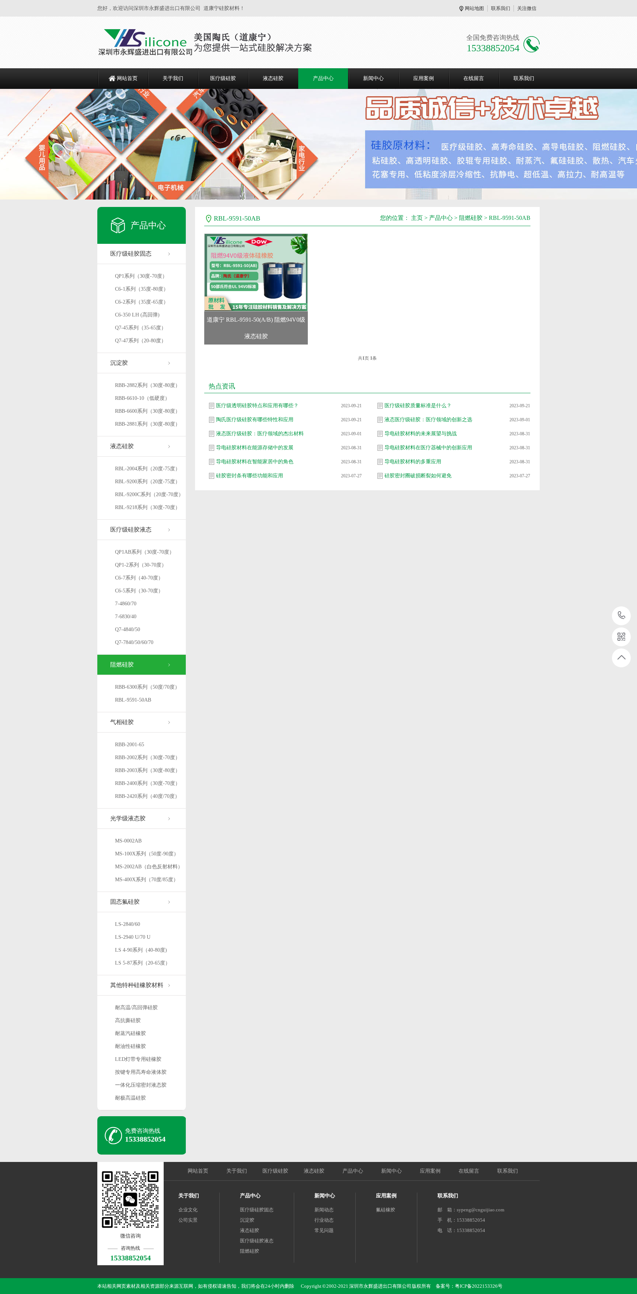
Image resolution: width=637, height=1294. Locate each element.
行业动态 (324, 1220)
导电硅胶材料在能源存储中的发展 (254, 447)
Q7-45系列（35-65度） (140, 328)
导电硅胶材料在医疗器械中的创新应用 (428, 447)
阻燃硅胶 (122, 664)
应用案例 (423, 78)
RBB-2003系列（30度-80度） (147, 770)
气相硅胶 (122, 722)
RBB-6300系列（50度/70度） (147, 687)
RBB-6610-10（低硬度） (142, 398)
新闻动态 (324, 1209)
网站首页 (127, 78)
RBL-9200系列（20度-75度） (147, 481)
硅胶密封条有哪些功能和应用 (249, 475)
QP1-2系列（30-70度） (141, 565)
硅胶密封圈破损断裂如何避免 (418, 475)
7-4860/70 (125, 603)
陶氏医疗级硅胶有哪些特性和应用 (254, 419)
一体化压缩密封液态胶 (141, 1085)
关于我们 (173, 78)
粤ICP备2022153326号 (478, 1286)
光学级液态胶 (128, 818)
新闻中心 (373, 78)
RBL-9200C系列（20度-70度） (149, 494)
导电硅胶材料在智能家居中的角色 (254, 461)
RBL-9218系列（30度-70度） (147, 507)
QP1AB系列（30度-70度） (144, 552)
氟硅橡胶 (385, 1209)
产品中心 (323, 78)
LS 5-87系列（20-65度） (142, 963)
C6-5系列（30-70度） (139, 591)
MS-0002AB (128, 841)
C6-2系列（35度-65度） (141, 302)
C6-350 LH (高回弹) (137, 315)
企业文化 (188, 1209)
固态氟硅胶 (125, 902)
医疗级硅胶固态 (131, 253)
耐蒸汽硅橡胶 (130, 1033)
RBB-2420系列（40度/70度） (147, 796)
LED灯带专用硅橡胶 (138, 1059)
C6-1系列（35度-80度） (141, 289)
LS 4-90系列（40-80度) (141, 950)
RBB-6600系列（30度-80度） (147, 411)
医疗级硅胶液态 (131, 529)
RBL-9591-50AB (133, 700)
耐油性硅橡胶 (130, 1046)
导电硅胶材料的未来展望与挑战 (420, 433)
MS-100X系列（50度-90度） (147, 854)
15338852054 (621, 616)
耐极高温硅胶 (130, 1098)
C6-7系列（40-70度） (139, 578)
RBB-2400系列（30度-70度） (147, 783)
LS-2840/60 (127, 924)
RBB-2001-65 (129, 744)
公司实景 (188, 1220)
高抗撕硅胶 (128, 1020)
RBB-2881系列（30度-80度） (147, 424)
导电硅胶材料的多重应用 (412, 461)
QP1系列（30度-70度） (141, 276)
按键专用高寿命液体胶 (141, 1072)
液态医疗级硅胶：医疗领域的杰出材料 (260, 433)
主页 (417, 218)
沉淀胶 (119, 363)
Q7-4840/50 (127, 629)
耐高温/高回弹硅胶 (136, 1007)
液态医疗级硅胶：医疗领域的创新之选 (428, 419)
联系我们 (500, 8)
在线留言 (473, 78)
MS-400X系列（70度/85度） (146, 879)
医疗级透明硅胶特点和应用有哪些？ (257, 405)
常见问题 (324, 1230)
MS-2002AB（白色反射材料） (149, 866)
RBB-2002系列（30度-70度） (147, 757)
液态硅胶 (273, 78)
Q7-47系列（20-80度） (140, 340)
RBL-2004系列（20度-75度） (147, 468)
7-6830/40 (125, 616)
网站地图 (474, 8)
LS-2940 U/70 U (132, 937)
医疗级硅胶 (223, 78)
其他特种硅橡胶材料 (136, 985)
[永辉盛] (211, 42)
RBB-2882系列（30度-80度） (147, 385)
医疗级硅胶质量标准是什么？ (418, 405)
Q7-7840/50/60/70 (134, 642)
